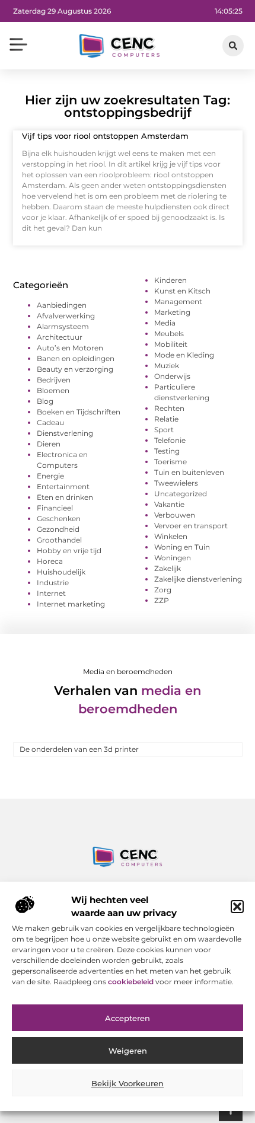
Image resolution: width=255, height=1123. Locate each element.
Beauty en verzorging (75, 369)
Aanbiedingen (62, 305)
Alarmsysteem (63, 326)
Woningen (172, 557)
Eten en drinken (65, 497)
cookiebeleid (131, 981)
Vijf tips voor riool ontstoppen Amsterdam (105, 136)
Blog (45, 401)
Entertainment (63, 486)
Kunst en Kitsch (182, 290)
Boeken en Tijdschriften (78, 411)
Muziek (166, 365)
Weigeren (128, 1050)
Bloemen (53, 390)
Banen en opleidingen (75, 358)
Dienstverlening (65, 433)
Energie (50, 475)
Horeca (50, 561)
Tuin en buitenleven (189, 472)
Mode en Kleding (184, 354)
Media (165, 322)
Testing (167, 450)
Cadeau (50, 422)
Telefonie (170, 440)
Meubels (169, 333)
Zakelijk (167, 568)
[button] (237, 907)
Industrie (53, 582)
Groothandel (59, 539)
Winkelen (170, 536)
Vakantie (169, 504)
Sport (164, 429)
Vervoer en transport (191, 525)
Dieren (48, 443)
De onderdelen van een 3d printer (79, 749)
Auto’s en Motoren (70, 347)
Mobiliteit (170, 344)
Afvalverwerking (66, 315)
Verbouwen (174, 515)
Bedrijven (54, 379)
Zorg (162, 589)
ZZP (161, 600)
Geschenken (59, 518)
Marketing (172, 312)
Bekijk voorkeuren (127, 1083)
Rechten (169, 408)
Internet (51, 593)
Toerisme (170, 461)
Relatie (166, 418)
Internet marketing (71, 603)
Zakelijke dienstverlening (198, 579)
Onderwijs (172, 376)
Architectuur (59, 337)
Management (178, 301)
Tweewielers (176, 482)
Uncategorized (180, 493)
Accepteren (127, 1018)
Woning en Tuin (182, 547)
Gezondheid (58, 529)
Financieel (55, 507)
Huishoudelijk (61, 571)
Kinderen (170, 280)
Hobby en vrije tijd (69, 550)
